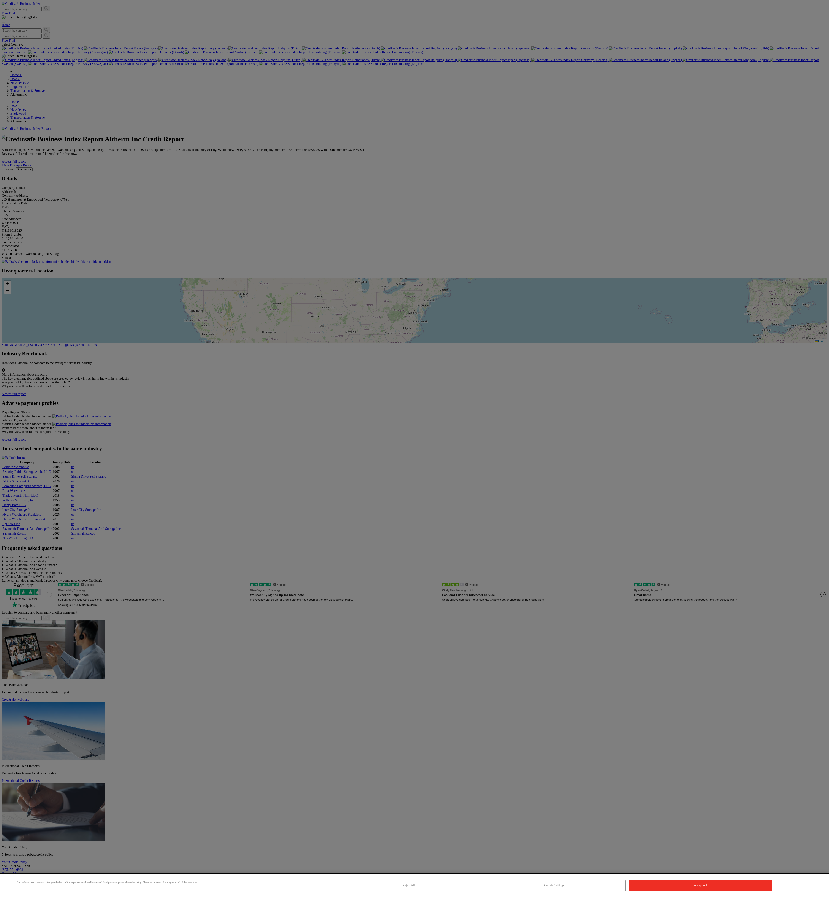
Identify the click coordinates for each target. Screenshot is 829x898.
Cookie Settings (554, 885)
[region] (414, 885)
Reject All (408, 885)
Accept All (700, 885)
